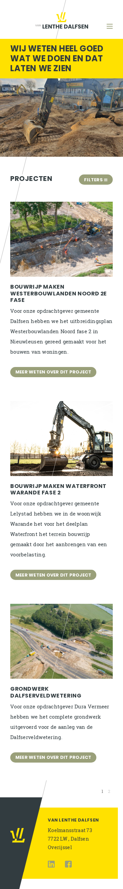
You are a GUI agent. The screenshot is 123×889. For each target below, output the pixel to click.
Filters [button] (94, 180)
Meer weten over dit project (53, 372)
